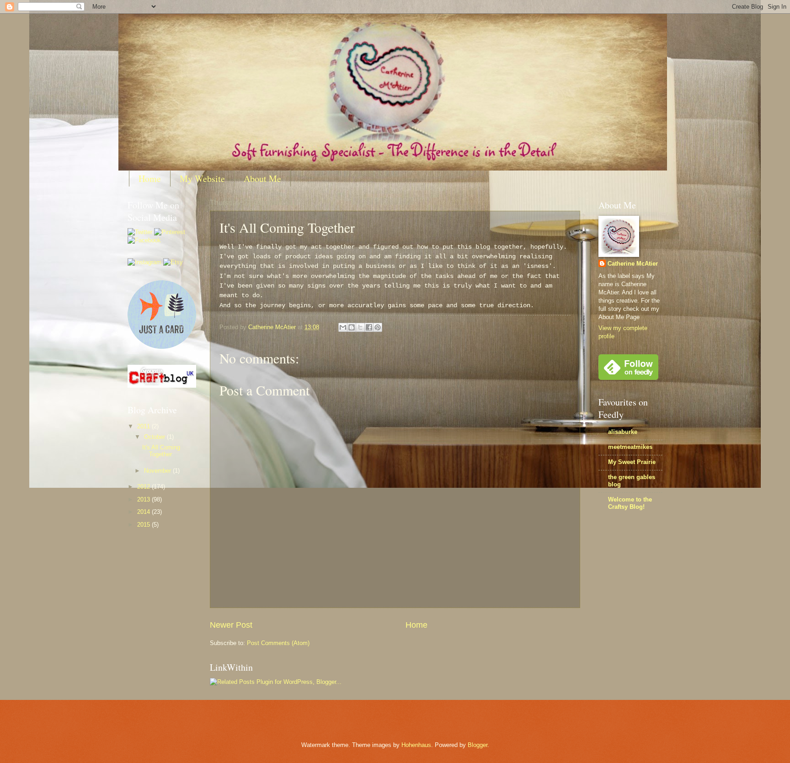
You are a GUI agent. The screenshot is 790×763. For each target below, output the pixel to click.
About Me (262, 178)
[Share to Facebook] (369, 327)
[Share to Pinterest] (377, 327)
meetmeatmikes (630, 446)
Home (150, 178)
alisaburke (622, 431)
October (155, 436)
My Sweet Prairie (632, 462)
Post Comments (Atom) (278, 643)
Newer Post (231, 625)
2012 (144, 486)
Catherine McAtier (633, 263)
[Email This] (342, 327)
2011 (144, 426)
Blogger (477, 745)
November (158, 470)
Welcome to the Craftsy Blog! (630, 503)
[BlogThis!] (351, 327)
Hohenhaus (416, 745)
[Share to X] (360, 327)
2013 (144, 499)
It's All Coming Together (161, 451)
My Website (202, 178)
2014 (144, 511)
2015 (144, 524)
